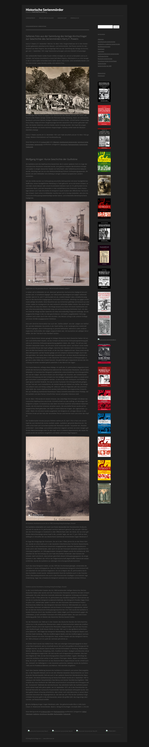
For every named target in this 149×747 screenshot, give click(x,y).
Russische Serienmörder (105, 59)
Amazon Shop (62, 18)
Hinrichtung (64, 144)
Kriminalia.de (74, 18)
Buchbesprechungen (104, 46)
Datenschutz (101, 73)
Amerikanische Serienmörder (68, 142)
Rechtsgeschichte (73, 144)
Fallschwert (29, 714)
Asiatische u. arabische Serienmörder (109, 44)
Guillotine (36, 714)
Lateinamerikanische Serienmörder (108, 54)
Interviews (101, 51)
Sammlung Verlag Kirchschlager (107, 61)
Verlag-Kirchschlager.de (34, 738)
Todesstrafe (29, 147)
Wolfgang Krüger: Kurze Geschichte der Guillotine (51, 159)
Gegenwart (101, 49)
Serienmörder (30, 18)
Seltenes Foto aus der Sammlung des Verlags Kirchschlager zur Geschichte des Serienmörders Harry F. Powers (56, 37)
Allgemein (56, 142)
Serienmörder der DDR (104, 66)
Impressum (101, 76)
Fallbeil (84, 712)
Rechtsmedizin (58, 714)
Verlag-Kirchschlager (46, 18)
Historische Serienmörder (44, 10)
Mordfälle (50, 714)
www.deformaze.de (48, 738)
